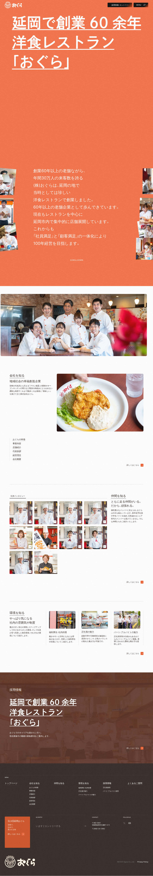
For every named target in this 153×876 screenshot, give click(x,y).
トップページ (11, 783)
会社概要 (17, 459)
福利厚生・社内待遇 (84, 788)
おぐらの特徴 (19, 439)
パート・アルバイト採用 (111, 791)
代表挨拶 (17, 451)
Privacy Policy (142, 862)
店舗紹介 (17, 447)
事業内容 (17, 443)
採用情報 (107, 783)
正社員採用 (106, 787)
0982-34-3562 (99, 829)
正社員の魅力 (82, 791)
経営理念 (17, 455)
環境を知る (83, 783)
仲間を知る (59, 783)
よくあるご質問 (135, 783)
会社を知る (34, 783)
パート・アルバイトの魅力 (87, 795)
